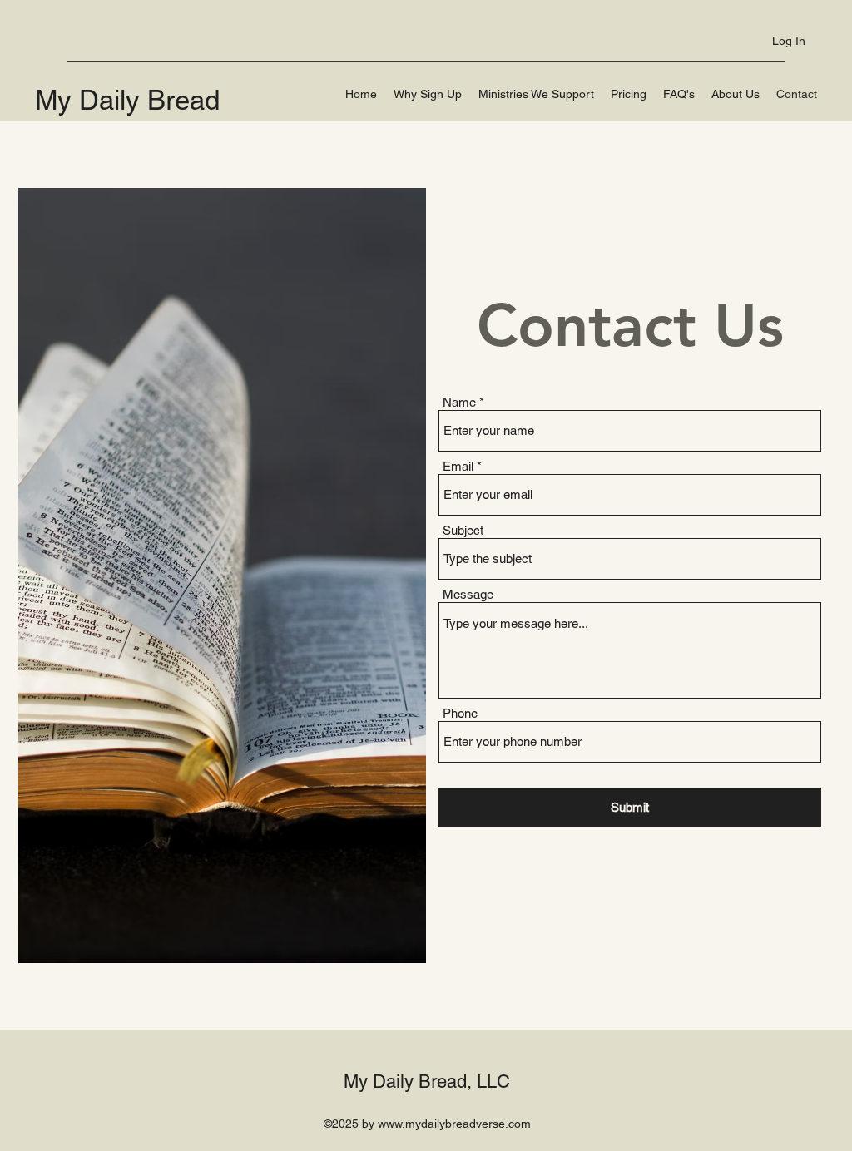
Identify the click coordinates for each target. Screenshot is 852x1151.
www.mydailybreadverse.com (454, 1123)
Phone (460, 713)
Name (459, 402)
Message (468, 594)
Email (458, 466)
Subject (463, 530)
